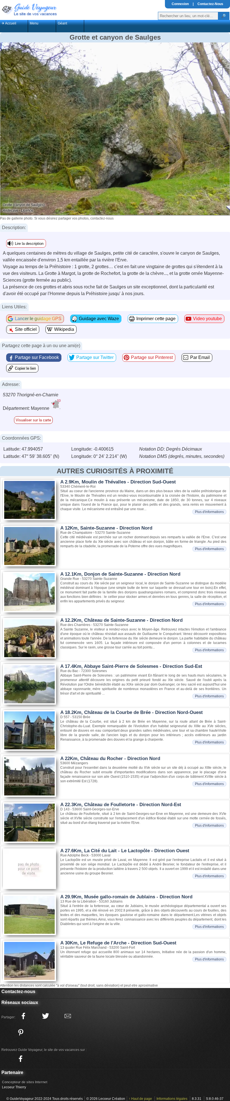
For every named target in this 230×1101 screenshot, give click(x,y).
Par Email (200, 357)
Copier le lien (25, 368)
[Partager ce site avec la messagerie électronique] (67, 1016)
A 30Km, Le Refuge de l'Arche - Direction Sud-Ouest (118, 943)
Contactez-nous (18, 991)
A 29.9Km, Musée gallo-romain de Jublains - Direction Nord (126, 896)
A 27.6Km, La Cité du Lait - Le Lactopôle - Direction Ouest (124, 850)
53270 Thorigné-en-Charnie (30, 394)
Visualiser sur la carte (33, 420)
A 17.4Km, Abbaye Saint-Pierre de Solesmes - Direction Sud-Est (131, 666)
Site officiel (26, 329)
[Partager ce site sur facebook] (23, 1016)
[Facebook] (20, 1059)
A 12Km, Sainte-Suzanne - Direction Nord (106, 528)
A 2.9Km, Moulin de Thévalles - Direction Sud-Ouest (118, 482)
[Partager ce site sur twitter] (45, 1016)
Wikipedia (64, 329)
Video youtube (207, 318)
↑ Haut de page (140, 1099)
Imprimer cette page (156, 318)
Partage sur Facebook (37, 357)
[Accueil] (29, 9)
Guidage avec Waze (99, 318)
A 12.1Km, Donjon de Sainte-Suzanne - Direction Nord (120, 574)
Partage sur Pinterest (152, 357)
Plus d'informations (209, 512)
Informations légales (172, 1099)
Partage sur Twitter (95, 357)
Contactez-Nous (210, 4)
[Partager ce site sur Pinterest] (20, 1032)
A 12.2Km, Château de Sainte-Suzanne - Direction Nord (121, 620)
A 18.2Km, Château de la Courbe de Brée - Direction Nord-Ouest (131, 712)
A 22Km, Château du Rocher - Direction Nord (110, 758)
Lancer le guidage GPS (38, 318)
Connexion (180, 4)
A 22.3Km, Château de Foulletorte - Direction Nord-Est (120, 804)
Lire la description (29, 243)
